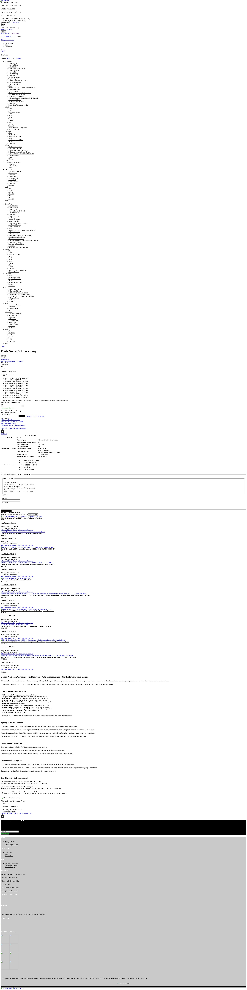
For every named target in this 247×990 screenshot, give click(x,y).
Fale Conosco (9, 843)
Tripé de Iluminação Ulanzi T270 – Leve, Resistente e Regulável (21, 518)
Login (6, 854)
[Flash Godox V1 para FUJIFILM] (12, 421)
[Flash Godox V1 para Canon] (10, 420)
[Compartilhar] (2, 431)
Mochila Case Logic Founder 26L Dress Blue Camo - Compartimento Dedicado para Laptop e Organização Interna (38, 657)
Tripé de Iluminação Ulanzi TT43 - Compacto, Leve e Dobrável (21, 533)
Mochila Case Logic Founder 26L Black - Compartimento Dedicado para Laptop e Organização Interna (35, 642)
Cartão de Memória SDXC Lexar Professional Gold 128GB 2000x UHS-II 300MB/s (28, 549)
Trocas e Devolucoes (11, 865)
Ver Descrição (5, 359)
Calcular (22, 416)
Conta (2, 346)
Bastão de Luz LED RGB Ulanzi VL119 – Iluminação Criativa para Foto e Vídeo (27, 611)
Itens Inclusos (21, 813)
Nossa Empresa (9, 841)
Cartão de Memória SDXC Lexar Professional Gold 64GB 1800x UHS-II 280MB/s (27, 564)
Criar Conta (8, 852)
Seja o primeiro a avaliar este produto (12, 361)
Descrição (4, 813)
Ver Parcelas (10, 375)
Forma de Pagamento (11, 863)
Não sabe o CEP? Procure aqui (34, 416)
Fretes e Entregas (10, 867)
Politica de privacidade (11, 844)
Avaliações (4, 434)
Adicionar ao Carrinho (9, 811)
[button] (8, 412)
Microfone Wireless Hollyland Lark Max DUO (16, 580)
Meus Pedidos (9, 856)
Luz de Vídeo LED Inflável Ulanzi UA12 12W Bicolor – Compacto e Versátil (26, 626)
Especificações (11, 813)
